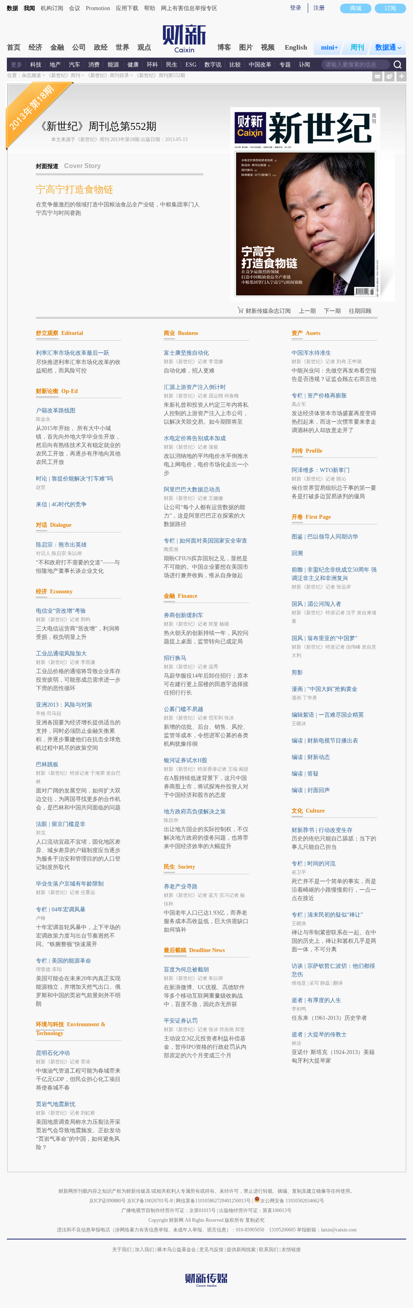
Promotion (98, 8)
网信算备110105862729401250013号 (214, 1201)
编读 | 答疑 (305, 774)
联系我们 (268, 1249)
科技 (36, 65)
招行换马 (175, 658)
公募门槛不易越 (183, 709)
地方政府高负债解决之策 (195, 812)
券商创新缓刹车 (183, 615)
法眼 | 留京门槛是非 (61, 824)
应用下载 (127, 8)
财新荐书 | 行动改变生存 (322, 830)
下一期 (332, 311)
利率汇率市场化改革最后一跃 (72, 353)
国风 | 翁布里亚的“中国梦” (324, 638)
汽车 (74, 65)
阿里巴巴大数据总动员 (192, 490)
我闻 (29, 8)
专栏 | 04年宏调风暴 (61, 910)
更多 (16, 65)
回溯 (297, 553)
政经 (101, 47)
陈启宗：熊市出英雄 (61, 545)
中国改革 (260, 65)
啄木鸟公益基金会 (177, 1249)
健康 (133, 65)
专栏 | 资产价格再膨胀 (319, 396)
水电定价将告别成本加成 (195, 438)
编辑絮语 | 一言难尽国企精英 (328, 715)
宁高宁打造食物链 (74, 189)
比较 (235, 65)
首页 (14, 47)
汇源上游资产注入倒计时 (195, 387)
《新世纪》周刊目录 (107, 75)
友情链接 (291, 1249)
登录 (295, 8)
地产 (55, 65)
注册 (319, 8)
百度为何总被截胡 (186, 970)
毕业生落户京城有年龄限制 (70, 884)
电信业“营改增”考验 (61, 611)
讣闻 (304, 65)
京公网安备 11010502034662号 (292, 1201)
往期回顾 (360, 311)
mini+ (329, 47)
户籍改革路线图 (55, 411)
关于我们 (121, 1249)
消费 (94, 65)
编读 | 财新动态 (311, 757)
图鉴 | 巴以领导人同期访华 (325, 537)
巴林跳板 (47, 764)
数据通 (385, 47)
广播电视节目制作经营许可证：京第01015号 (168, 1210)
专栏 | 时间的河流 (314, 864)
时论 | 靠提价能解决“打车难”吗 (74, 479)
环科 (152, 65)
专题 (285, 65)
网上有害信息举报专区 (189, 8)
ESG (191, 65)
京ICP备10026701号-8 (150, 1201)
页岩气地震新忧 (55, 1104)
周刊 (357, 47)
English (296, 47)
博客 (224, 47)
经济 (35, 47)
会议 (74, 8)
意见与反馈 (211, 1249)
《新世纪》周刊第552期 (159, 75)
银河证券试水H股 (185, 760)
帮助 (149, 8)
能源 (114, 65)
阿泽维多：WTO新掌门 (321, 470)
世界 (122, 47)
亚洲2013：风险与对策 (64, 705)
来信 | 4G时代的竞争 (61, 504)
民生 (171, 65)
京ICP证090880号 (107, 1201)
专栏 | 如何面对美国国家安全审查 (205, 541)
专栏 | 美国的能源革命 (63, 961)
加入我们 (144, 1249)
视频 (268, 47)
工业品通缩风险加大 (61, 654)
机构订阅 (52, 8)
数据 (12, 8)
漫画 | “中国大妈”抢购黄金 (324, 689)
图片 (246, 47)
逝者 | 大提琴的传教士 (319, 1034)
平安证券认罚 (181, 1021)
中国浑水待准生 (311, 353)
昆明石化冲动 (53, 1053)
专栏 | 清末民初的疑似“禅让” (327, 915)
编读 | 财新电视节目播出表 (325, 741)
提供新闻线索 (241, 1249)
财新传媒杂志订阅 (268, 311)
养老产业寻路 (181, 887)
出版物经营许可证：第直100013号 (255, 1210)
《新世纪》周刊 (63, 75)
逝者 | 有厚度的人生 (316, 1000)
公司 (79, 47)
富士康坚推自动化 (186, 353)
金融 (57, 47)
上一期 (307, 311)
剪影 (297, 673)
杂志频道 (31, 75)
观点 (144, 47)
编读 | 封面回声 (311, 790)
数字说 (212, 65)
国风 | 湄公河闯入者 (316, 604)
